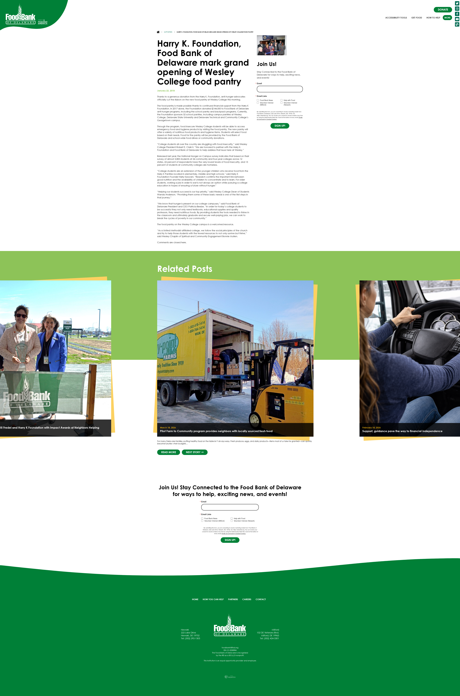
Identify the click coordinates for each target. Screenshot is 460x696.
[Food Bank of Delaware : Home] (20, 13)
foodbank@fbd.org (230, 647)
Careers (246, 599)
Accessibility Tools (396, 17)
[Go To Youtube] (457, 19)
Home (195, 599)
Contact (261, 599)
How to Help (433, 17)
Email (259, 83)
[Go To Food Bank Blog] (457, 24)
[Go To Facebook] (457, 14)
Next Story (193, 452)
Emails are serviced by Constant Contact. (234, 533)
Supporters (168, 32)
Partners (233, 599)
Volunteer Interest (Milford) (266, 104)
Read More (168, 452)
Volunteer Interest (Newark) (290, 104)
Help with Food (289, 100)
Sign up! (280, 125)
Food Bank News (266, 100)
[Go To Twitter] (457, 3)
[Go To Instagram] (457, 8)
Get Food (416, 17)
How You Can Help (213, 599)
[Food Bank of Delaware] (230, 624)
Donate (443, 9)
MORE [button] (447, 17)
